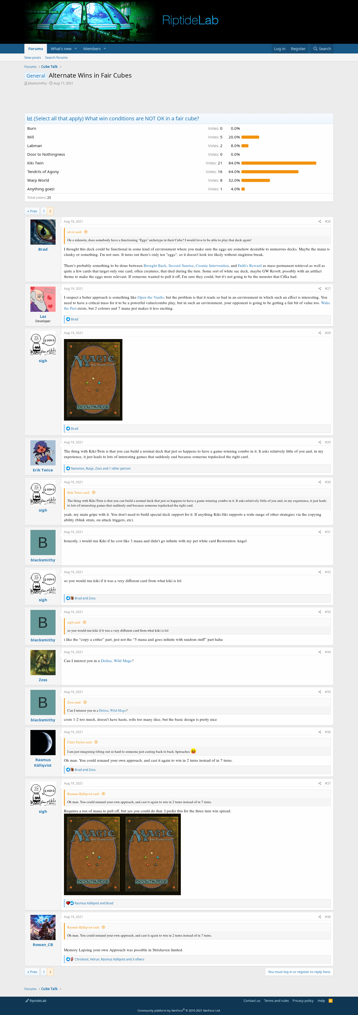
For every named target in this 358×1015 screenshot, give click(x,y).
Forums (35, 48)
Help (321, 1000)
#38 (328, 917)
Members (92, 48)
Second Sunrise (181, 265)
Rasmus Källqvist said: (83, 793)
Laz (43, 316)
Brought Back (155, 265)
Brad (43, 249)
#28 (328, 333)
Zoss (43, 679)
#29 (328, 442)
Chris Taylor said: (80, 742)
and (85, 598)
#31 (328, 532)
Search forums (56, 57)
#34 (328, 652)
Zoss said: (74, 702)
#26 (328, 221)
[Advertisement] (179, 100)
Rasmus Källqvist (43, 762)
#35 (328, 692)
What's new (61, 48)
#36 (328, 732)
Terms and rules (276, 1000)
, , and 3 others (109, 959)
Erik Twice (43, 469)
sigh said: (74, 622)
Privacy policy (303, 1000)
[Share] (320, 222)
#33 (328, 612)
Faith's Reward (250, 265)
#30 (328, 482)
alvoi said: (74, 231)
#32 (328, 572)
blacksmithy (37, 83)
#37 (328, 783)
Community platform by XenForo (179, 1010)
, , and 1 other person (101, 468)
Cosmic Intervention (212, 265)
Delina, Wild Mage (116, 660)
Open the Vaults (151, 297)
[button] (75, 48)
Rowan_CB (43, 944)
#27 (328, 288)
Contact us (251, 1000)
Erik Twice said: (78, 492)
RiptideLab (37, 1000)
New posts (32, 57)
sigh (43, 360)
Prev (33, 211)
